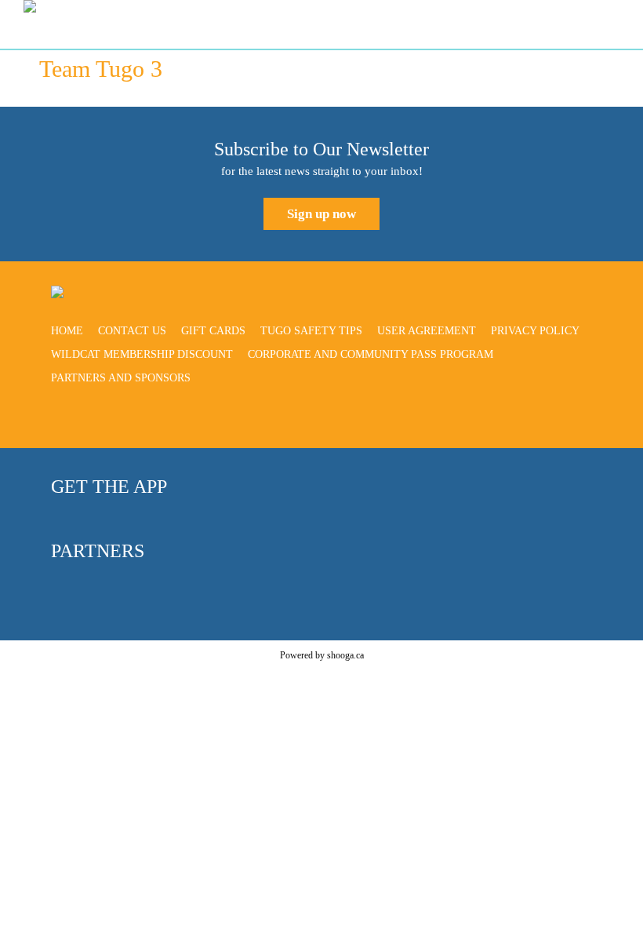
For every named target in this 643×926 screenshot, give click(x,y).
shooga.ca (345, 655)
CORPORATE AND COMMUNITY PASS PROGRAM (370, 354)
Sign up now (321, 213)
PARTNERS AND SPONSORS (121, 378)
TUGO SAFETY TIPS (311, 331)
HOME (67, 331)
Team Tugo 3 (100, 69)
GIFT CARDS (213, 331)
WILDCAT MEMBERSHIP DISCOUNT (142, 354)
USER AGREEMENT (426, 331)
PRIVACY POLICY (535, 331)
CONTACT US (132, 331)
